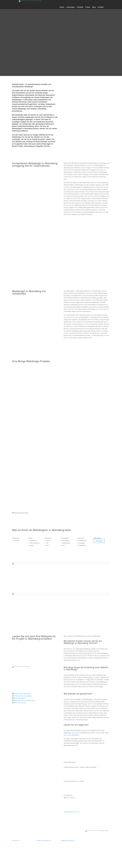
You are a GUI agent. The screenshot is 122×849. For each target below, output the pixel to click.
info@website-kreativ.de (71, 812)
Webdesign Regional (67, 840)
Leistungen (70, 7)
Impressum (15, 840)
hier (79, 660)
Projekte (80, 7)
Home (62, 7)
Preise (87, 7)
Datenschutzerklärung (44, 840)
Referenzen (67, 735)
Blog (94, 7)
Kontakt (101, 7)
